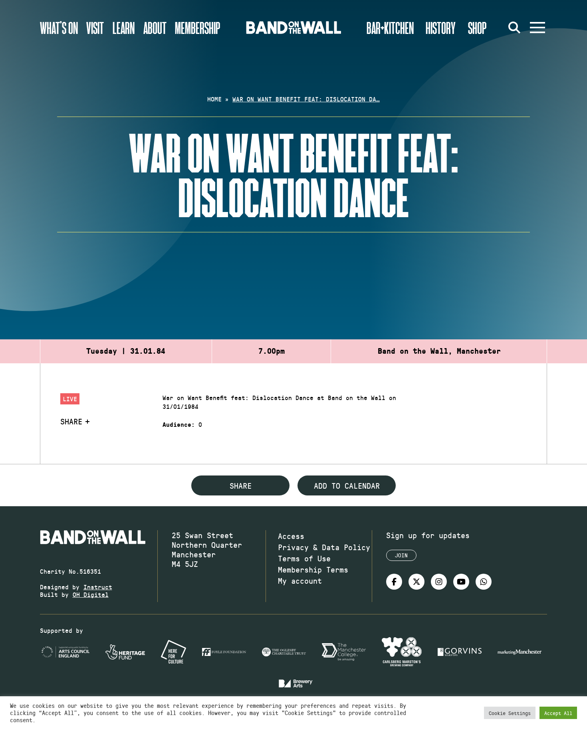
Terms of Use (304, 558)
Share (71, 421)
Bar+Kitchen (390, 27)
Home (214, 99)
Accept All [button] (558, 712)
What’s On (59, 27)
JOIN (401, 555)
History (441, 27)
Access (291, 536)
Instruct (97, 586)
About (155, 27)
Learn (124, 27)
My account (300, 580)
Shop (477, 27)
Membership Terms (313, 569)
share (241, 485)
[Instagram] (439, 582)
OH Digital (91, 594)
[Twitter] (416, 582)
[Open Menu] (537, 27)
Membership (197, 27)
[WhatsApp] (484, 582)
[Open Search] (514, 27)
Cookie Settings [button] (510, 712)
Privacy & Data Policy (324, 547)
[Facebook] (394, 582)
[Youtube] (461, 582)
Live (70, 398)
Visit (95, 27)
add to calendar (347, 485)
